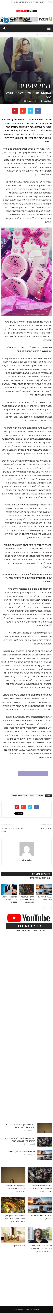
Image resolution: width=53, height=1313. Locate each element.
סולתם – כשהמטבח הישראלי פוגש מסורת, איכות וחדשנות (27, 899)
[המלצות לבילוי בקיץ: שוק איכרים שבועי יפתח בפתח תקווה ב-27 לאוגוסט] (13, 1205)
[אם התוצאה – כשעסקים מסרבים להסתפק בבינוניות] (9, 889)
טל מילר (40, 796)
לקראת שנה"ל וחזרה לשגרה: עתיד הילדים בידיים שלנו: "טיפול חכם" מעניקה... (40, 1248)
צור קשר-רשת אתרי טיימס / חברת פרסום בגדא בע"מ (28, 2)
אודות (50, 2)
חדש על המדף (19, 1245)
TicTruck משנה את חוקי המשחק (21, 1151)
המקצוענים (34, 86)
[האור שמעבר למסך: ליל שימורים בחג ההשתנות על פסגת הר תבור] (44, 1142)
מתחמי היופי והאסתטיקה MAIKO (23, 796)
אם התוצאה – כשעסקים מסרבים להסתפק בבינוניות (9, 899)
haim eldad (46, 101)
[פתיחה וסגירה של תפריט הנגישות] (6, 20)
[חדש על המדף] (13, 1235)
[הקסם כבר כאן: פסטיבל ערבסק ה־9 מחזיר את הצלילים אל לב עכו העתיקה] (44, 1128)
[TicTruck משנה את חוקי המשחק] (44, 889)
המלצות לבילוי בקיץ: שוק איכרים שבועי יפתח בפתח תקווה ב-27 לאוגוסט (14, 1219)
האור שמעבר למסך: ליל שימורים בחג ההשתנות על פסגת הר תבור (41, 1189)
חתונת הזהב (46, 828)
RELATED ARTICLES (41, 874)
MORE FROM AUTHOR (40, 878)
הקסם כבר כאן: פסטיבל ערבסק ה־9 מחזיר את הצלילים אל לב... (15, 1189)
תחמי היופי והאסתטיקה (38, 119)
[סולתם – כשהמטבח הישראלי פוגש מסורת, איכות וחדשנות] (26, 889)
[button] (4, 28)
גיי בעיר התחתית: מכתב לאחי (12, 830)
